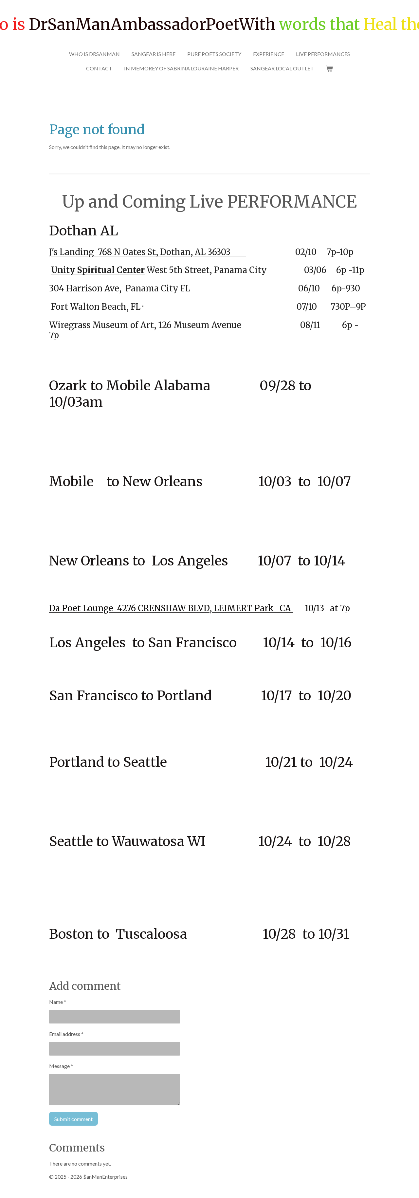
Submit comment (73, 1119)
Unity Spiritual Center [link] (98, 270)
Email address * (66, 1034)
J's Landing (71, 252)
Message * (61, 1066)
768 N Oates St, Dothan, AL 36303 (170, 252)
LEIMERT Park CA (253, 608)
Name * (57, 1002)
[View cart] (329, 68)
